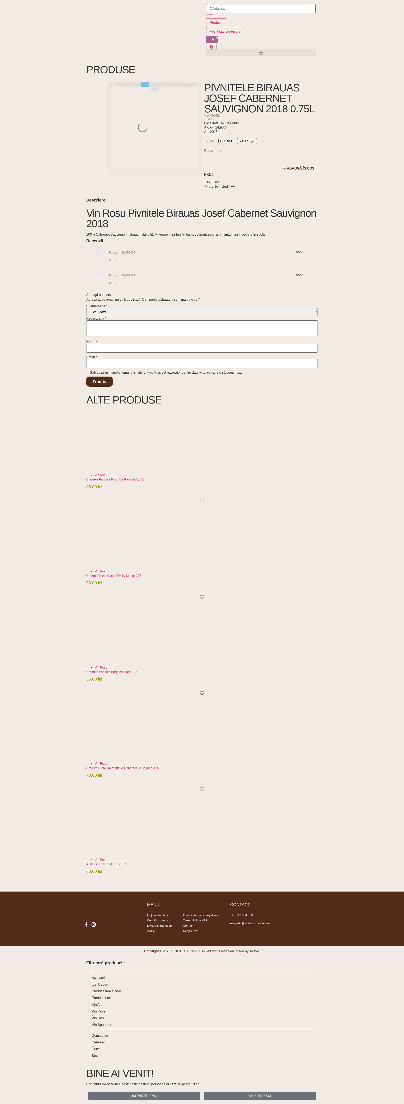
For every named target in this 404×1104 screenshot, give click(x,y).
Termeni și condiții (195, 920)
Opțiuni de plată (157, 915)
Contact (188, 925)
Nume (91, 342)
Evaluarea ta (96, 306)
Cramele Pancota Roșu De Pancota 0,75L (115, 479)
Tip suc (209, 140)
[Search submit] (209, 16)
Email (91, 357)
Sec (210, 119)
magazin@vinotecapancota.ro (250, 923)
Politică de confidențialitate (200, 915)
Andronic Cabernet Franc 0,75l (107, 864)
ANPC (151, 931)
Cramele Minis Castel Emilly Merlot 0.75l (114, 575)
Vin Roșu (212, 115)
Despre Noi (190, 931)
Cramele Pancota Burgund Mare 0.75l (112, 672)
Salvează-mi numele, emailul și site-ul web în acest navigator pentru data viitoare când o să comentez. (166, 372)
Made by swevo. (248, 951)
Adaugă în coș (101, 493)
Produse (216, 22)
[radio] (226, 141)
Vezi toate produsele (225, 31)
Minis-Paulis (230, 123)
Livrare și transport (159, 925)
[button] (261, 52)
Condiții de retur (157, 920)
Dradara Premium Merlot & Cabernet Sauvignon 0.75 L (123, 768)
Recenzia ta (96, 318)
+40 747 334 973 (241, 915)
